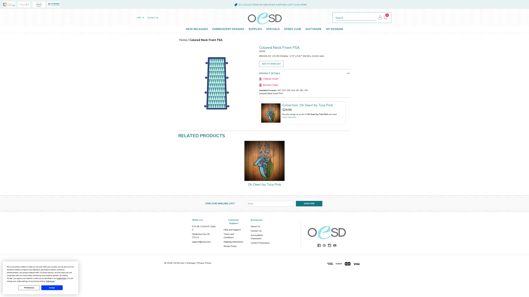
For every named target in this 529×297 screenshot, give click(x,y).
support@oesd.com (201, 241)
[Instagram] (329, 245)
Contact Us (152, 17)
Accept (52, 288)
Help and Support (232, 229)
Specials (273, 29)
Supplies (255, 29)
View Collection (289, 117)
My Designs (334, 29)
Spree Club (292, 29)
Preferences (29, 288)
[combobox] (356, 17)
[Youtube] (334, 245)
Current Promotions (260, 242)
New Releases (197, 29)
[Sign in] (380, 17)
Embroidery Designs (228, 29)
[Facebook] (319, 245)
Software (313, 29)
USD (139, 17)
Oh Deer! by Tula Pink (264, 184)
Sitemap (190, 263)
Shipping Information (233, 241)
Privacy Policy (204, 263)
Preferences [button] (50, 281)
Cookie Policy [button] (61, 278)
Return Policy (230, 246)
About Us (255, 226)
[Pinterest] (324, 245)
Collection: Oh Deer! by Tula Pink (307, 105)
